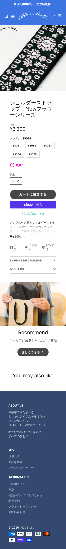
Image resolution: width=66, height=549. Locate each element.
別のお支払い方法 (33, 213)
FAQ (11, 489)
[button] (24, 87)
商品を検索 (15, 462)
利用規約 (14, 501)
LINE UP (13, 456)
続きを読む (15, 236)
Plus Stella (27, 527)
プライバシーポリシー (22, 506)
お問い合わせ (16, 512)
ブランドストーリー (21, 467)
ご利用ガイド (16, 484)
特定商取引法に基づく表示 (25, 495)
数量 (12, 174)
